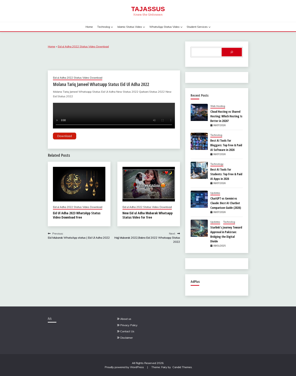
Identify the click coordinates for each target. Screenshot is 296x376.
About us (125, 318)
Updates (215, 192)
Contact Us (127, 331)
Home (89, 26)
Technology (216, 163)
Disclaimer (126, 337)
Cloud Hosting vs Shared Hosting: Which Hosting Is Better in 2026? (226, 116)
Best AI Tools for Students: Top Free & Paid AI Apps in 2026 (226, 174)
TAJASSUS (148, 9)
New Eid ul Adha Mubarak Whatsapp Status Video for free (147, 215)
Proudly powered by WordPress (125, 367)
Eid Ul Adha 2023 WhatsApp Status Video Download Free (76, 215)
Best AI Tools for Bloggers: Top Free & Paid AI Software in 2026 (226, 145)
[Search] (232, 52)
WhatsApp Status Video (164, 26)
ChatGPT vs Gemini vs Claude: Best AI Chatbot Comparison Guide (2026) (225, 203)
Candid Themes (182, 367)
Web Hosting (217, 106)
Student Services (197, 26)
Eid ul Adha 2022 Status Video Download (83, 46)
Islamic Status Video (129, 26)
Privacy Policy (129, 325)
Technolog (103, 26)
